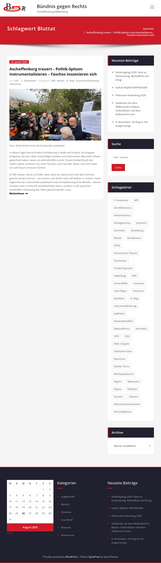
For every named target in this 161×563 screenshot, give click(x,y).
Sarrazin (118, 396)
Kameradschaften (123, 321)
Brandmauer (134, 237)
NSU (127, 336)
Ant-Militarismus (123, 207)
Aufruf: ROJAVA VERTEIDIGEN (131, 87)
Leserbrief (66, 519)
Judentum (119, 313)
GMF (134, 275)
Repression (133, 381)
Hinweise (66, 512)
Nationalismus (122, 328)
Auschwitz (119, 230)
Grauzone (139, 283)
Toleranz (133, 396)
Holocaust (138, 290)
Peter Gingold (121, 343)
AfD (53, 80)
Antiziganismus (122, 222)
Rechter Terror (122, 366)
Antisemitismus (122, 215)
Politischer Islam (123, 351)
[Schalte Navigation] (152, 7)
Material (66, 527)
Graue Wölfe (121, 283)
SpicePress (94, 556)
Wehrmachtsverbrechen (127, 404)
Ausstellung (137, 230)
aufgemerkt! (68, 496)
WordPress (71, 556)
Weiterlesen (16, 193)
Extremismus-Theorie (125, 253)
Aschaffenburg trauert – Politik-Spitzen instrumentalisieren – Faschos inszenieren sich (120, 34)
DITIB (117, 245)
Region (117, 381)
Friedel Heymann (123, 268)
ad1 (17, 80)
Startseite (148, 28)
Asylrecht (141, 222)
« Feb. (10, 533)
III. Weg (70, 80)
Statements (30, 80)
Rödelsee (132, 389)
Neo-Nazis (141, 328)
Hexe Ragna (120, 290)
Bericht (65, 504)
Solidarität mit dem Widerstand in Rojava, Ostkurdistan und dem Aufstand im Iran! (130, 527)
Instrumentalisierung (87, 80)
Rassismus (15, 83)
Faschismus (120, 260)
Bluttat (60, 80)
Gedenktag (120, 275)
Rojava (117, 389)
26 (23, 513)
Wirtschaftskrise (122, 411)
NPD (116, 336)
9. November (121, 200)
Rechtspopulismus (124, 373)
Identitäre (119, 298)
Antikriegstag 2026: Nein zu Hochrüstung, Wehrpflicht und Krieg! (132, 76)
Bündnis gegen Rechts (62, 6)
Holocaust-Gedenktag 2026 (131, 95)
